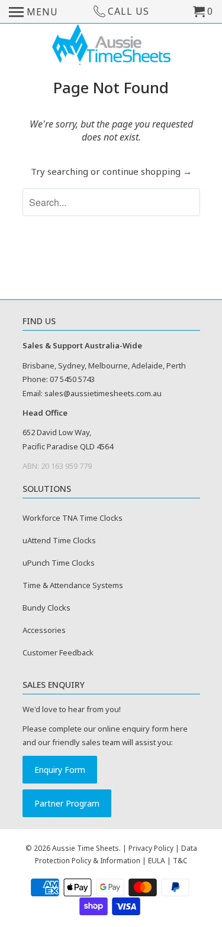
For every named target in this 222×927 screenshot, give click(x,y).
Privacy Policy (150, 848)
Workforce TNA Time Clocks (72, 518)
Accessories (44, 630)
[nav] (33, 12)
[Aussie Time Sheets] (111, 46)
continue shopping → (147, 171)
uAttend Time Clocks (59, 540)
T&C (180, 861)
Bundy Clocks (46, 607)
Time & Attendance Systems (72, 585)
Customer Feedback (58, 652)
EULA (156, 861)
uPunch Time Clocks (58, 562)
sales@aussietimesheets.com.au (103, 393)
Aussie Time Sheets (85, 848)
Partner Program (66, 803)
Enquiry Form (59, 769)
